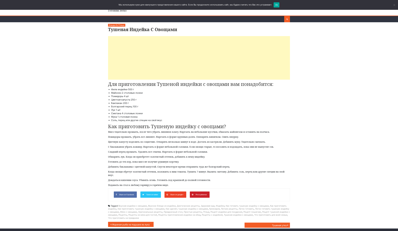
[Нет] (394, 5)
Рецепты (122, 215)
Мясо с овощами (128, 212)
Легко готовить (246, 209)
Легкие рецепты (229, 209)
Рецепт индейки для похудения (226, 212)
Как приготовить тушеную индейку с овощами (141, 209)
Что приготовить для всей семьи (270, 215)
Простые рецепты (193, 212)
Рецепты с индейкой (212, 215)
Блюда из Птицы (116, 25)
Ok (276, 5)
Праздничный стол (173, 212)
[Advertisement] (199, 58)
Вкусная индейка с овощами (132, 206)
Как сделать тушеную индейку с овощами (187, 209)
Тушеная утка (279, 225)
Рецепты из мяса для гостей (142, 215)
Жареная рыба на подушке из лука (131, 224)
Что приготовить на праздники (123, 218)
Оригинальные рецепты (150, 212)
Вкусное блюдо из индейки (162, 206)
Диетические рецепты (188, 206)
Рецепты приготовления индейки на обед (179, 215)
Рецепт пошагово (252, 212)
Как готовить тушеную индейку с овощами (247, 206)
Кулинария (214, 209)
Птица (206, 212)
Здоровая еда (208, 206)
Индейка (220, 206)
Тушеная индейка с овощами (238, 215)
